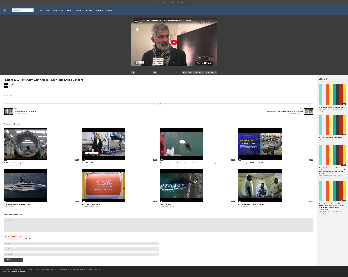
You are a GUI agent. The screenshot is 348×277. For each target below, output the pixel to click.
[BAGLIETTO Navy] (197, 186)
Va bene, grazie (186, 3)
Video (69, 10)
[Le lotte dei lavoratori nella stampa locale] (332, 94)
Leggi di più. (175, 3)
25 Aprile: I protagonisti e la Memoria (330, 137)
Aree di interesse (58, 10)
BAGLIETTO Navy (165, 204)
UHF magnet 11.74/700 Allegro (91, 204)
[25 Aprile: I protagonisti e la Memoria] (332, 125)
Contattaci (99, 10)
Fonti (47, 10)
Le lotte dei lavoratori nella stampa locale (332, 107)
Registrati (109, 10)
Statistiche (79, 10)
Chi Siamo (89, 10)
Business (14, 93)
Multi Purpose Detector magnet (13, 163)
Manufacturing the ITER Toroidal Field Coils (251, 163)
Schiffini (11, 84)
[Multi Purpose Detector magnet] (41, 144)
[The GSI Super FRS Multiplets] (119, 144)
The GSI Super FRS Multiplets (91, 163)
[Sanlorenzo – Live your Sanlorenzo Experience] (41, 186)
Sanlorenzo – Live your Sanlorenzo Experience (18, 204)
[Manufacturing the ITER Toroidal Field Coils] (275, 144)
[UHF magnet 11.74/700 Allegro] (119, 186)
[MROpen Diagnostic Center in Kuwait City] (275, 186)
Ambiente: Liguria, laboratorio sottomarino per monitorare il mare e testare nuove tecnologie (188, 163)
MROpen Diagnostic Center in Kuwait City (251, 204)
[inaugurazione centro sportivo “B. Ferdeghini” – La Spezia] (237, 113)
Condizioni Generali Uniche (18, 271)
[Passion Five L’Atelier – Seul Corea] (80, 113)
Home (41, 10)
